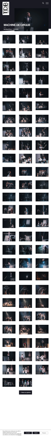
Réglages (19, 434)
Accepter (28, 433)
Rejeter (36, 433)
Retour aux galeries (26, 392)
